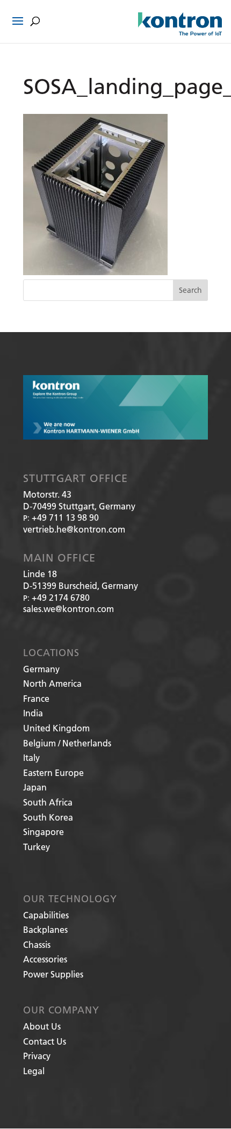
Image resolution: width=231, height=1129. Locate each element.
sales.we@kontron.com (68, 608)
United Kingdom (56, 728)
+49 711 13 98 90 (65, 517)
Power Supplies (53, 974)
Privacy (36, 1055)
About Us (42, 1026)
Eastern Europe (53, 772)
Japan (35, 787)
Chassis (36, 944)
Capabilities (46, 915)
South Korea (48, 817)
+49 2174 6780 (61, 597)
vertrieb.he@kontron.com (74, 529)
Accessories (45, 959)
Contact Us (44, 1041)
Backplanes (45, 929)
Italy (31, 757)
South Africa (48, 802)
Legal (34, 1070)
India (33, 712)
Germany (41, 668)
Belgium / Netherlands (67, 743)
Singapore (43, 831)
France (36, 698)
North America (52, 683)
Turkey (36, 846)
